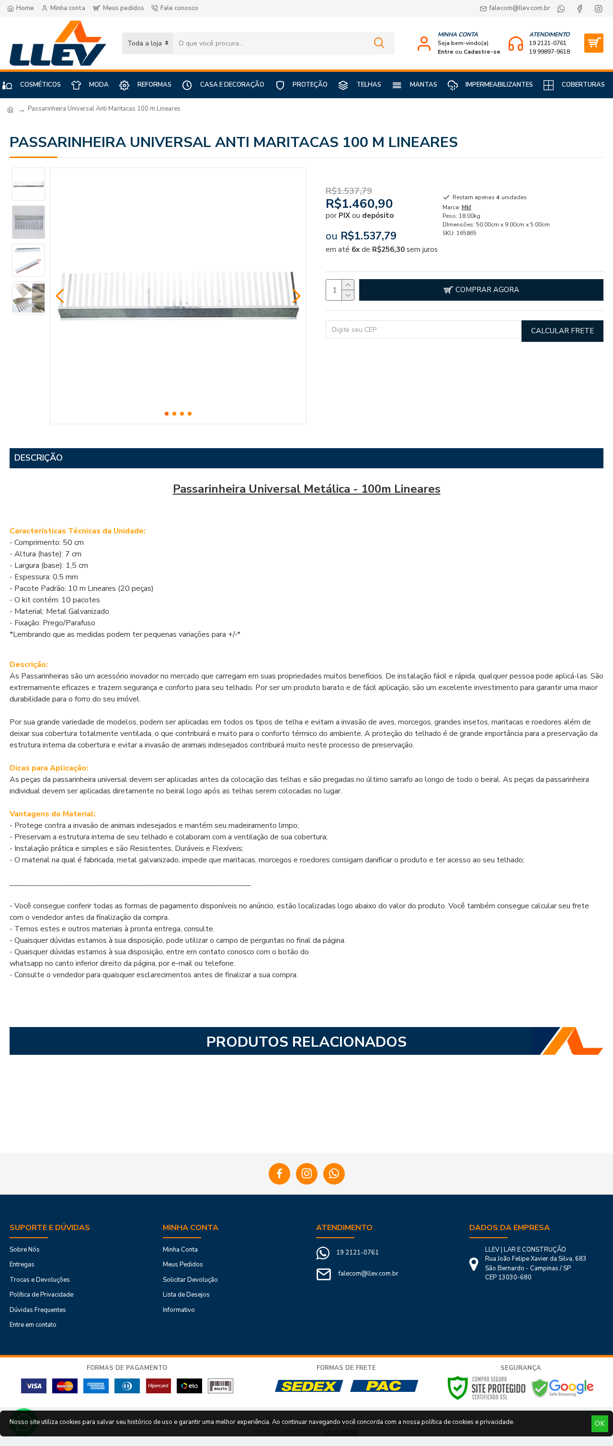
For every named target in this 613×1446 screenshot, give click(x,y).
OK (600, 1423)
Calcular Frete (562, 331)
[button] (59, 295)
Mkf (466, 207)
